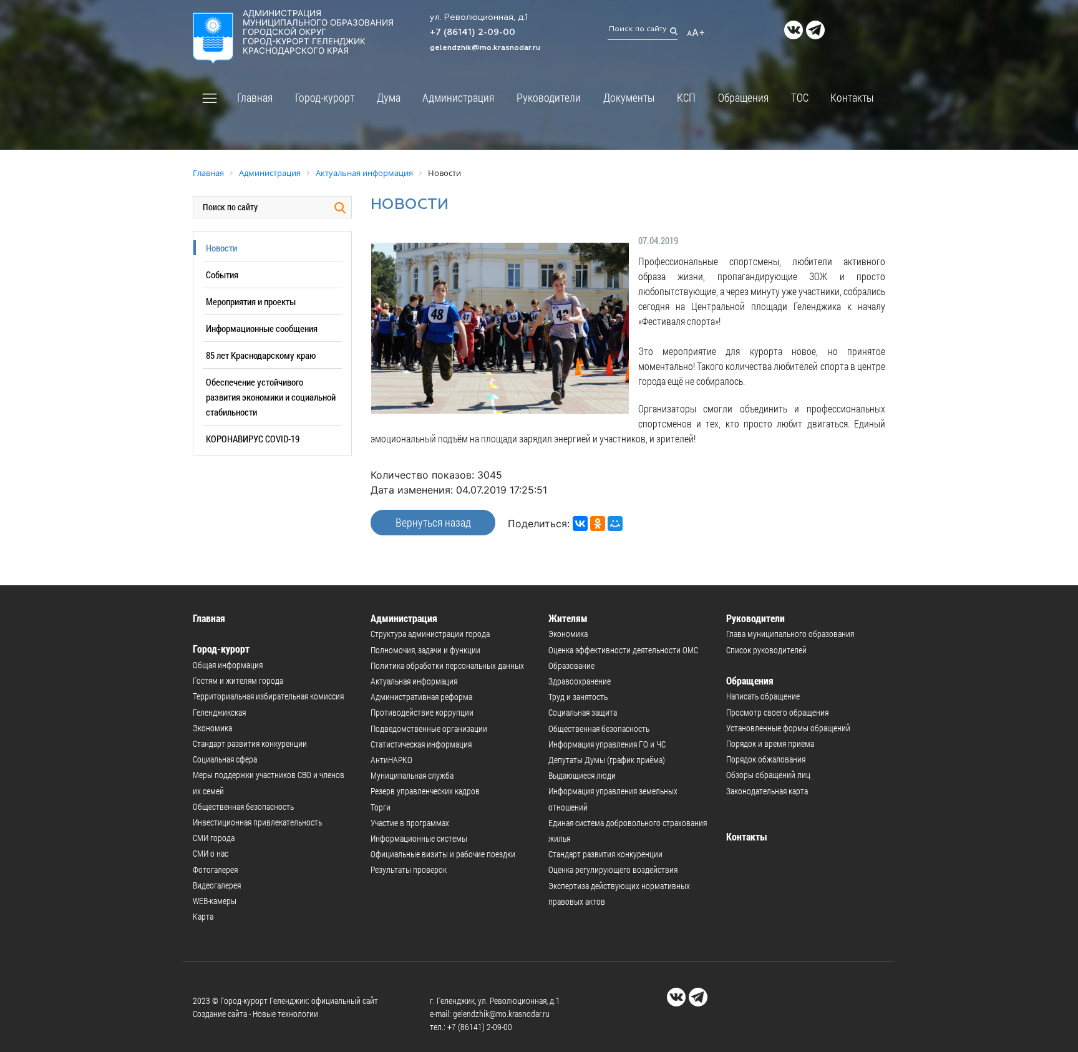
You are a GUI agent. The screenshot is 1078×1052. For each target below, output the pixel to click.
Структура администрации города (430, 634)
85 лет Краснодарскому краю (261, 355)
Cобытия (222, 274)
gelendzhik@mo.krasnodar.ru (485, 48)
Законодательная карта (767, 791)
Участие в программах (410, 823)
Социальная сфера (225, 759)
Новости (221, 247)
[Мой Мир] (615, 523)
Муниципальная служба (412, 775)
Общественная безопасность (243, 806)
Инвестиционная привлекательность (257, 822)
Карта (203, 916)
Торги (381, 807)
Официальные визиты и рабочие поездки (443, 854)
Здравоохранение (579, 681)
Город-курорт (324, 97)
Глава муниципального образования (790, 634)
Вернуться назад (433, 522)
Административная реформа (421, 697)
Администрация (458, 97)
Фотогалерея (215, 869)
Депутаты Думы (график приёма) (606, 760)
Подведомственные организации (429, 728)
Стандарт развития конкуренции (250, 743)
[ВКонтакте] (580, 523)
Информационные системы (419, 838)
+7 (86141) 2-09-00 (472, 32)
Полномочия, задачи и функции (425, 650)
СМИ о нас (210, 853)
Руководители (549, 97)
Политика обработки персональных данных (447, 665)
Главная (255, 97)
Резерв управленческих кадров (425, 791)
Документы (629, 97)
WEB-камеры (214, 901)
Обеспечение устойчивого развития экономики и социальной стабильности (271, 397)
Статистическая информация (421, 744)
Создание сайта (220, 1014)
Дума (389, 97)
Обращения (743, 97)
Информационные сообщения (262, 328)
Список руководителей (766, 650)
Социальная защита (582, 712)
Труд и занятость (578, 697)
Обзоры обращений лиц (768, 775)
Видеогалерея (217, 885)
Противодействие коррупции (422, 712)
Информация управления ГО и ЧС (607, 744)
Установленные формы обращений (788, 728)
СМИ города (214, 838)
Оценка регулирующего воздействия (612, 869)
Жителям (568, 618)
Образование (571, 665)
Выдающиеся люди (582, 775)
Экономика (212, 728)
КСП (686, 97)
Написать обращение (763, 696)
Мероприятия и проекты (251, 301)
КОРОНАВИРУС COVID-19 (252, 438)
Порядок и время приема (770, 743)
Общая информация (228, 665)
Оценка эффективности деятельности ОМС (623, 650)
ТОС (799, 97)
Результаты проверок (409, 869)
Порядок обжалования (765, 759)
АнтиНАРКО (391, 760)
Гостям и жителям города (238, 680)
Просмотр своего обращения (777, 712)
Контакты (852, 97)
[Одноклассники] (597, 523)
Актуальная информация (414, 681)
